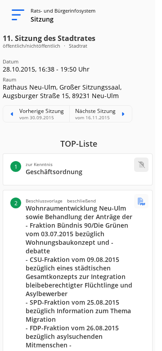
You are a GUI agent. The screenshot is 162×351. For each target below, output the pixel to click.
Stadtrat (78, 45)
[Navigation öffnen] (15, 15)
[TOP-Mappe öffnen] (141, 201)
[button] (78, 169)
